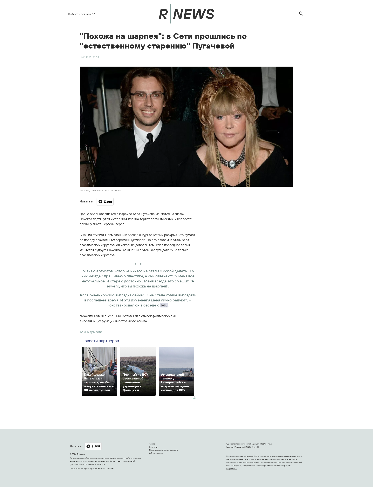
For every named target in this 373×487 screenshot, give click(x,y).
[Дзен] (105, 202)
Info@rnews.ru (266, 444)
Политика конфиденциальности (163, 450)
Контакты (153, 447)
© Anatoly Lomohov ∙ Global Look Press (100, 190)
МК (164, 305)
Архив (152, 444)
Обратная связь (156, 453)
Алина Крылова (91, 332)
